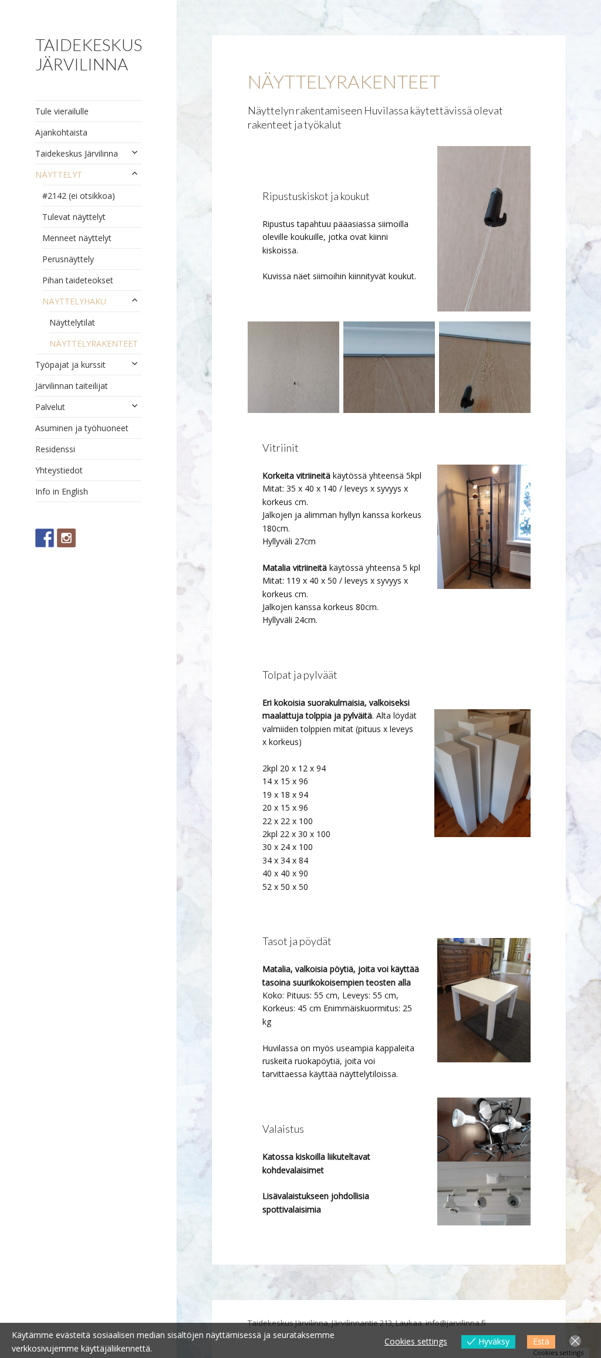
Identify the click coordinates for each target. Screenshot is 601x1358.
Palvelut (50, 406)
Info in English (61, 491)
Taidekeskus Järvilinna (88, 54)
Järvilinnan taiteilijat (71, 385)
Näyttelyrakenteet (93, 343)
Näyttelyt (58, 174)
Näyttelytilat (72, 322)
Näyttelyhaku (74, 301)
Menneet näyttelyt (77, 237)
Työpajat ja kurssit (70, 364)
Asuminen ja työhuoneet (82, 428)
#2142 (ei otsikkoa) (78, 195)
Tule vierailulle (62, 111)
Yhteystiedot (59, 470)
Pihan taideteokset (77, 280)
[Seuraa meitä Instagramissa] (66, 538)
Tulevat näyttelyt (74, 216)
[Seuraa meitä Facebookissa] (44, 538)
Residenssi (55, 449)
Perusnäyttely (68, 259)
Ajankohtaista (61, 132)
